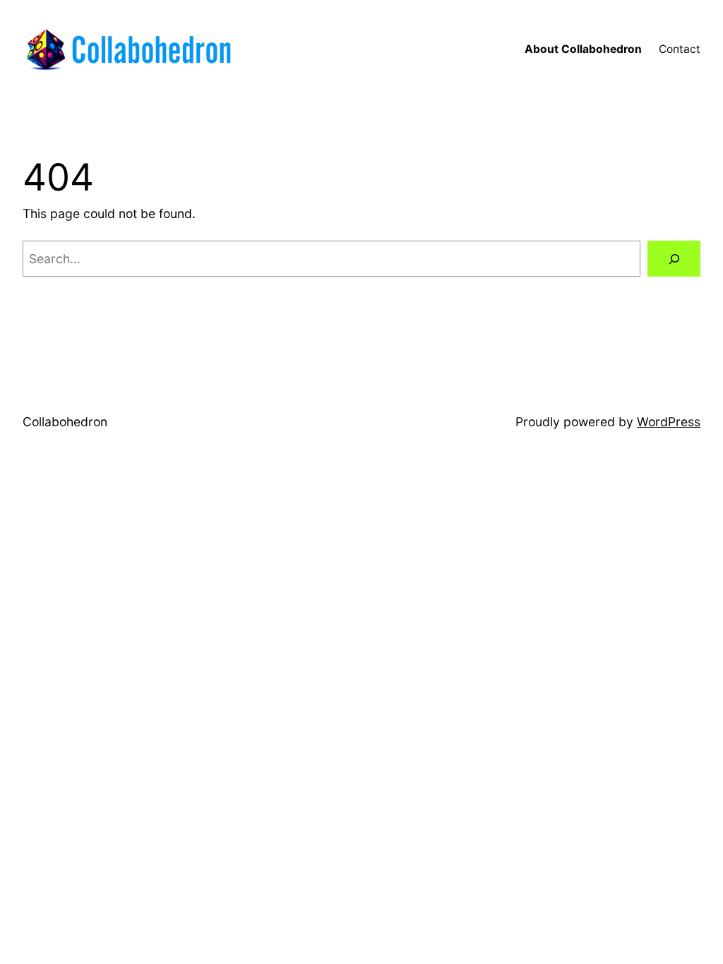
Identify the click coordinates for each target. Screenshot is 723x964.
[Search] (673, 259)
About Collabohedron (583, 49)
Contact (679, 49)
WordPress (668, 421)
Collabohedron (65, 421)
